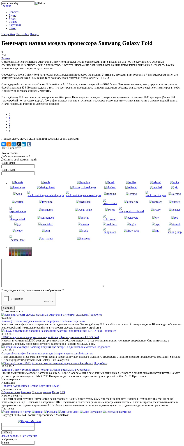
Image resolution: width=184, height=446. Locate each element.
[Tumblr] (29, 144)
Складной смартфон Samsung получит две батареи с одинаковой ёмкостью (47, 353)
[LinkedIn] (24, 144)
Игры (55, 392)
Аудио (16, 385)
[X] (19, 144)
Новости (6, 385)
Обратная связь (10, 392)
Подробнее (95, 314)
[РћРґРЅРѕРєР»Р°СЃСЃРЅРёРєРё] (8, 144)
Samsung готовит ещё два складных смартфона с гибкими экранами (43, 321)
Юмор (55, 385)
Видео (25, 385)
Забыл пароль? (10, 435)
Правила (37, 392)
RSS (62, 392)
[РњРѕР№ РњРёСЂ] (14, 144)
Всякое (5, 58)
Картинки (45, 385)
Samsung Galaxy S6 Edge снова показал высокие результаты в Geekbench (45, 369)
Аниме (47, 392)
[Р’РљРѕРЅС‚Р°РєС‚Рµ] (3, 144)
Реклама (26, 392)
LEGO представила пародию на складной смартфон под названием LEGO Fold (50, 337)
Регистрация (29, 435)
